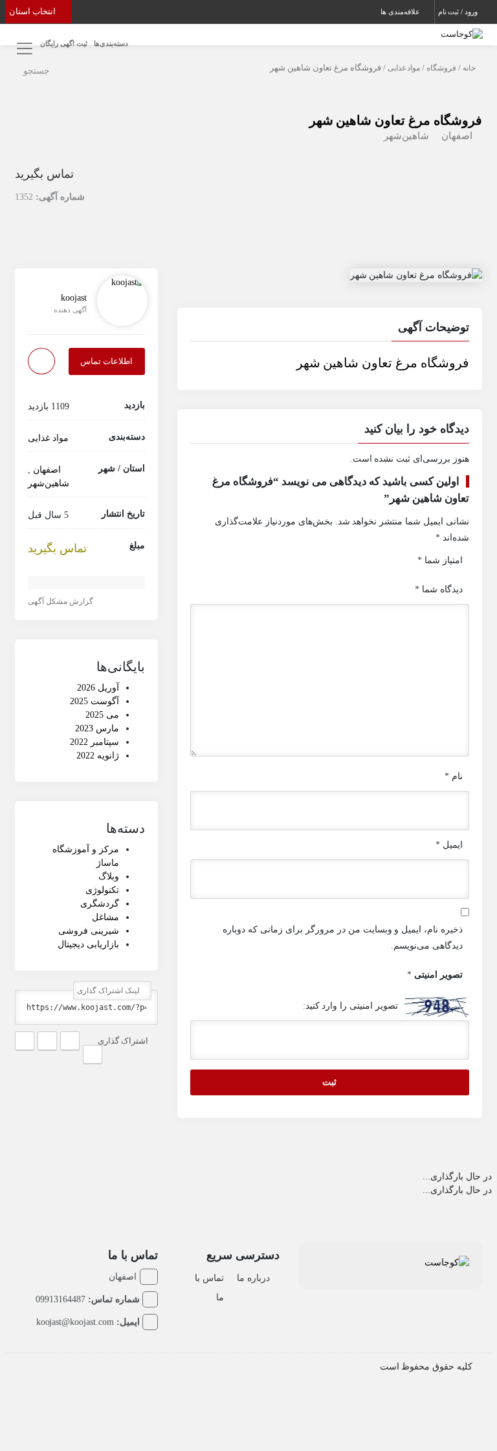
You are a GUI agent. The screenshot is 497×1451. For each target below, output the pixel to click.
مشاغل (105, 917)
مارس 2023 (97, 728)
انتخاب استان (33, 11)
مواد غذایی (404, 67)
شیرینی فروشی (88, 931)
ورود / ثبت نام (459, 12)
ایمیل (449, 845)
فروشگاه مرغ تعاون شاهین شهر (396, 120)
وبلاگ (108, 876)
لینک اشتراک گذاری (109, 990)
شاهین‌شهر (406, 136)
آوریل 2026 (98, 688)
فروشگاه (441, 67)
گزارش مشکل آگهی (61, 601)
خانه (469, 67)
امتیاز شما (440, 560)
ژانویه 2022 (97, 755)
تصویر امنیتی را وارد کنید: (351, 1006)
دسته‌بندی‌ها (111, 43)
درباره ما (253, 1278)
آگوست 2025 (94, 701)
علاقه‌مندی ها (401, 12)
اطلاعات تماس (106, 361)
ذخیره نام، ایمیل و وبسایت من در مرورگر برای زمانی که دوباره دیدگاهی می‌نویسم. (343, 938)
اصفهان (456, 136)
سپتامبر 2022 (94, 742)
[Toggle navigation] (22, 49)
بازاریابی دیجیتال (88, 944)
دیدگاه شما (439, 589)
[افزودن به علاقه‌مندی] (41, 361)
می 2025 (102, 715)
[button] (330, 329)
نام (454, 776)
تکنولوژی (102, 890)
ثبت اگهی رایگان (63, 43)
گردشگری (99, 903)
